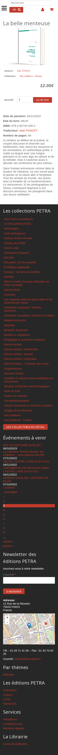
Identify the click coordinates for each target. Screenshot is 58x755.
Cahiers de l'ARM (14, 243)
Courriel (9, 574)
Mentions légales (13, 728)
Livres (7, 699)
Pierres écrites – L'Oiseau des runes (26, 363)
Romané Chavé (13, 373)
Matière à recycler (15, 320)
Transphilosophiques (16, 400)
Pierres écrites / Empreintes (21, 349)
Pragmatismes (13, 368)
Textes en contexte (15, 395)
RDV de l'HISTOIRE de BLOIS (22, 445)
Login (41, 11)
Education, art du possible (20, 262)
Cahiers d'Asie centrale (18, 238)
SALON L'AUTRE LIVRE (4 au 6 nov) (26, 461)
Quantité (8, 100)
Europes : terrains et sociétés (22, 272)
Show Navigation (4, 5)
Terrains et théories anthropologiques (27, 386)
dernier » (8, 546)
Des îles (9, 257)
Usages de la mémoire (18, 410)
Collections (10, 690)
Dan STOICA (23, 71)
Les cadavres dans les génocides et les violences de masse (28, 301)
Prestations (10, 719)
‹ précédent (10, 492)
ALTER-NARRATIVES (17, 223)
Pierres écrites (13, 344)
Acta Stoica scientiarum (18, 219)
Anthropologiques (15, 233)
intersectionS (12, 289)
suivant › (8, 541)
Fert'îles (9, 276)
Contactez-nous (13, 723)
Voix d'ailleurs (12, 415)
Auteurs (8, 694)
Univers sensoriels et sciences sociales (28, 405)
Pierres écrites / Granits (18, 354)
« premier (9, 487)
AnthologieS (11, 228)
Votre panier (50, 11)
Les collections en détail (25, 427)
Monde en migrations (17, 334)
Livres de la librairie (15, 744)
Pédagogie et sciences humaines (24, 339)
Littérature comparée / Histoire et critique (29, 315)
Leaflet (40, 643)
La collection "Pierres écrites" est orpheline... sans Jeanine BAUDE (23, 453)
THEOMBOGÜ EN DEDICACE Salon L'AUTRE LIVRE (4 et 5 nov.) (26, 469)
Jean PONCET (28, 130)
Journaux (9, 294)
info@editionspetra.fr (28, 659)
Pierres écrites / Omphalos (20, 358)
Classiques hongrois (16, 252)
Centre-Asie (11, 248)
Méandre (9, 325)
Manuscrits (10, 703)
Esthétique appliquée (17, 267)
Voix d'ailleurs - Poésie (31, 76)
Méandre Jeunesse (16, 330)
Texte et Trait (12, 391)
